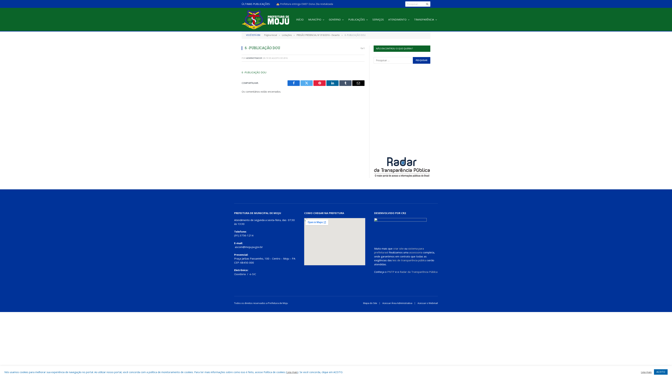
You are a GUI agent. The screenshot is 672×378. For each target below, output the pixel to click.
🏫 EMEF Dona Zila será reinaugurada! (298, 4)
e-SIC (253, 274)
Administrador (254, 58)
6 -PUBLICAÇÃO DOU (254, 72)
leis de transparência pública (409, 260)
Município (314, 19)
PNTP (390, 272)
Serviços (378, 19)
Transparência (424, 19)
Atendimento (397, 19)
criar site (398, 248)
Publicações (356, 19)
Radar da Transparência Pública (419, 272)
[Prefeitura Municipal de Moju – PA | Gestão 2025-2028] (266, 19)
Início (300, 19)
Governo (335, 19)
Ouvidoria (240, 274)
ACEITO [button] (660, 371)
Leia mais (292, 372)
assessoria (415, 252)
